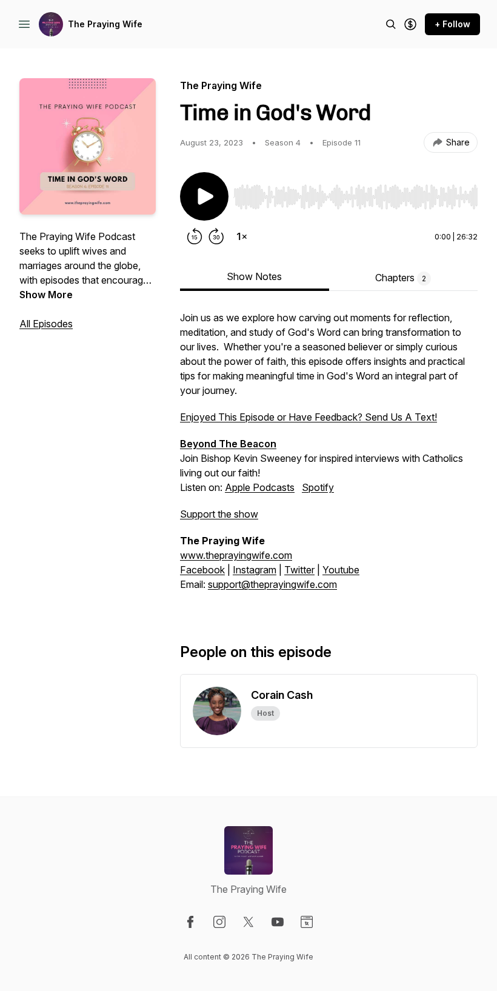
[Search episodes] (391, 24)
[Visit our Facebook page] (190, 922)
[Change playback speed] (242, 236)
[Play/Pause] (204, 196)
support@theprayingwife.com (272, 584)
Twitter (299, 570)
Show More (46, 295)
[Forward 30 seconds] (216, 236)
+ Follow (452, 24)
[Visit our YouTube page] (278, 922)
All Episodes (46, 324)
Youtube (340, 570)
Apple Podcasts (260, 487)
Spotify (318, 487)
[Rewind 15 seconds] (194, 236)
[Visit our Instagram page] (219, 922)
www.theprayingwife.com (236, 555)
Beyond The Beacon (228, 444)
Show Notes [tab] (254, 276)
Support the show (219, 514)
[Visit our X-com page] (248, 922)
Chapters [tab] (400, 278)
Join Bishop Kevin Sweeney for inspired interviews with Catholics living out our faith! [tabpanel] (322, 451)
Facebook (202, 570)
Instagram (254, 570)
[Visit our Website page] (307, 922)
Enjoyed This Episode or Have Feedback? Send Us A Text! (308, 417)
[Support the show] (410, 24)
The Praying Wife (105, 24)
